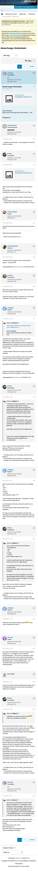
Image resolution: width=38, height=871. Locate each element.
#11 (34, 619)
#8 (34, 397)
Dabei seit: (10, 80)
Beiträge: (10, 81)
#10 (34, 539)
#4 (34, 223)
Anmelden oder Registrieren (24, 7)
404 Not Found (19, 95)
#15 (34, 796)
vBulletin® (18, 858)
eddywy (17, 377)
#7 (34, 319)
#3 (34, 164)
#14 (33, 709)
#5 (34, 257)
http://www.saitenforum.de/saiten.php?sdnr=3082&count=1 (19, 326)
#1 (34, 86)
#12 (34, 648)
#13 (34, 682)
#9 (34, 481)
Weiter (32, 67)
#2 (34, 139)
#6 (34, 286)
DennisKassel (19, 267)
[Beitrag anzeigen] (18, 323)
